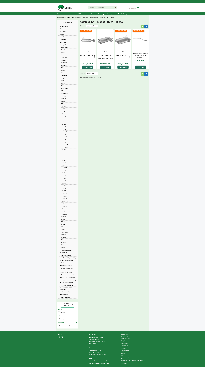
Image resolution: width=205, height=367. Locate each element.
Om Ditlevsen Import (126, 347)
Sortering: (82, 26)
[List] (146, 26)
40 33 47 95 (96, 352)
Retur (122, 355)
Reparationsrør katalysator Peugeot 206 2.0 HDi (140, 54)
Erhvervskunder (124, 345)
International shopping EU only (128, 357)
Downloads (123, 341)
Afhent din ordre (125, 336)
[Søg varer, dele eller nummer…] (116, 7)
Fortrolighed (124, 348)
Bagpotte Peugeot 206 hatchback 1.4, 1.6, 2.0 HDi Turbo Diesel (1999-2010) (105, 57)
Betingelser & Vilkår (125, 338)
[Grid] (142, 26)
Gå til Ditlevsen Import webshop (99, 361)
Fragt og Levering (125, 350)
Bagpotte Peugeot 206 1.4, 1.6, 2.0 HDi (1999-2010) (87, 56)
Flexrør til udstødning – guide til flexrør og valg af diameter (133, 361)
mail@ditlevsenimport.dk (99, 354)
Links (122, 358)
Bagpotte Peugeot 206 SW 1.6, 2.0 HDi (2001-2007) (123, 56)
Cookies (123, 340)
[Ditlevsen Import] (65, 7)
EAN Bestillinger (124, 343)
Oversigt (123, 353)
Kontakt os (123, 351)
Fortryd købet (124, 363)
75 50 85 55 (97, 350)
